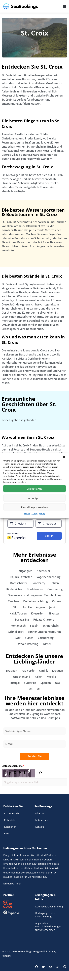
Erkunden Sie (11, 813)
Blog (6, 833)
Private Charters (43, 619)
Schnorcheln (51, 625)
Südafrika (30, 683)
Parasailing (22, 619)
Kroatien (57, 670)
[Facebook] (36, 966)
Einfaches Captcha (13, 766)
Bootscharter (18, 583)
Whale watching (28, 644)
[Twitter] (43, 966)
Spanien (46, 683)
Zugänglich (25, 571)
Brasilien (11, 670)
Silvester (54, 613)
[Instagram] (64, 966)
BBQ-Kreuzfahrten (20, 577)
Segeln (34, 625)
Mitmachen (41, 820)
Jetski (52, 607)
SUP (18, 638)
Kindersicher (14, 589)
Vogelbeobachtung (48, 577)
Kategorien (10, 826)
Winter (47, 644)
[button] (64, 457)
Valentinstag (46, 638)
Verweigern (34, 498)
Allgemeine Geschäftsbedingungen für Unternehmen (48, 926)
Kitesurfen (37, 613)
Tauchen (13, 601)
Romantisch (18, 625)
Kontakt (39, 826)
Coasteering (55, 589)
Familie (27, 607)
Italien (38, 677)
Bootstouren (35, 589)
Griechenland (21, 677)
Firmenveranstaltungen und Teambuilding (34, 595)
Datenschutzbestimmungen (49, 906)
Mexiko (51, 677)
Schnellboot (15, 632)
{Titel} (27, 513)
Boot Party (38, 583)
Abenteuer (43, 571)
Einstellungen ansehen (34, 507)
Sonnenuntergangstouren (44, 632)
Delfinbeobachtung (35, 601)
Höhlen (54, 583)
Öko (15, 607)
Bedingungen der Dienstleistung (45, 914)
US (38, 689)
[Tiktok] (57, 966)
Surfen (29, 638)
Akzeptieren (34, 488)
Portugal (14, 683)
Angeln (40, 607)
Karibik (43, 670)
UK (30, 689)
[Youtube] (50, 966)
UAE (57, 683)
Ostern (56, 601)
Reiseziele (9, 820)
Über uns (40, 813)
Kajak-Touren (18, 613)
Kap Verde (27, 670)
